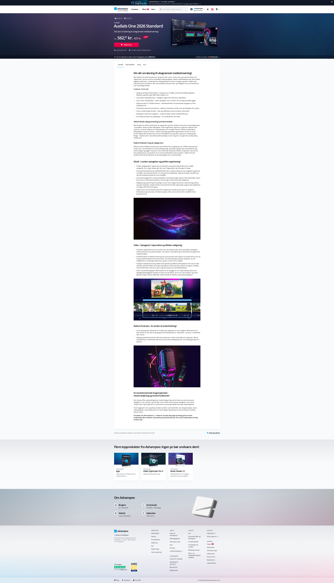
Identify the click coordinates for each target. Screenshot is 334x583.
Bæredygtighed (175, 539)
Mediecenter (174, 570)
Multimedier (155, 533)
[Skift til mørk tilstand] (208, 9)
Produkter (134, 9)
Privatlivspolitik (193, 542)
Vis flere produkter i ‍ (207, 57)
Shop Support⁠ (211, 536)
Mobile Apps (155, 549)
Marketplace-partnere (174, 563)
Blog (117, 580)
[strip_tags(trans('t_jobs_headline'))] (134, 567)
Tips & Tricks (211, 557)
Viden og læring (156, 552)
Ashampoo (211, 563)
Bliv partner (173, 567)
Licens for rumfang (176, 559)
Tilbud (145, 9)
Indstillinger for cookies (193, 546)
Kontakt (172, 548)
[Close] (332, 1)
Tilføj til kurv (128, 45)
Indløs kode (210, 554)
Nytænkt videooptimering (151, 474)
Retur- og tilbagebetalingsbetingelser (194, 555)
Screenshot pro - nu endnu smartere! (161, 2)
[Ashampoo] (121, 531)
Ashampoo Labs (175, 542)
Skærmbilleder (130, 65)
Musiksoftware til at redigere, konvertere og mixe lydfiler (180, 475)
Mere (153, 9)
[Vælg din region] (212, 9)
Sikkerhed (154, 543)
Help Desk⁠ (210, 533)
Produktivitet (155, 540)
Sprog (139, 65)
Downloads (210, 547)
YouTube (138, 580)
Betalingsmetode (193, 550)
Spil (152, 546)
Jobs (171, 545)
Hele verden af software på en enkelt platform (126, 475)
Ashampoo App (212, 550)
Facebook (127, 580)
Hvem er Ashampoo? (174, 534)
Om (189, 533)
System (153, 536)
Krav (144, 65)
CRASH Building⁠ (175, 551)
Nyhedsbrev (211, 560)
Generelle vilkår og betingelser (194, 538)
